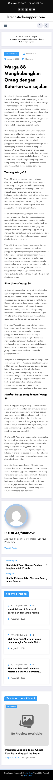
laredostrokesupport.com (26, 17)
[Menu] (5, 25)
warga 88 (19, 415)
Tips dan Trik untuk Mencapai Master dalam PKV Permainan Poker (24, 670)
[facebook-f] (19, 9)
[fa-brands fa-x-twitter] (22, 9)
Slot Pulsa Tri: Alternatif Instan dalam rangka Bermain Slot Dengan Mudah (24, 640)
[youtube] (34, 9)
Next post (10, 574)
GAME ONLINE (11, 54)
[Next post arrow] (46, 579)
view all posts (10, 548)
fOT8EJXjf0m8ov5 (32, 54)
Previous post (11, 561)
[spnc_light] (46, 25)
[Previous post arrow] (46, 565)
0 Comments (29, 59)
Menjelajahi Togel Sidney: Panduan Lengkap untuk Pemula (24, 567)
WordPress (29, 773)
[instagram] (30, 9)
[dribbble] (26, 9)
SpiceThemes (27, 775)
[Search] (40, 25)
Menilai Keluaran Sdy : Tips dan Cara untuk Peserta (25, 580)
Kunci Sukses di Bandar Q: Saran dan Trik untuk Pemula (23, 611)
